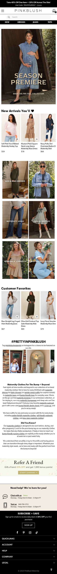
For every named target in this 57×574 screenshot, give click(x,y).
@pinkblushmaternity (13, 346)
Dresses (21, 22)
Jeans (35, 22)
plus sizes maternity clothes (33, 418)
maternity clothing (14, 426)
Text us (14, 504)
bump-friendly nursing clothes (13, 434)
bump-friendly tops (27, 395)
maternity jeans (10, 395)
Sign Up (28, 525)
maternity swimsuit (47, 403)
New (7, 22)
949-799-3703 (23, 504)
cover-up (47, 406)
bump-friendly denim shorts (29, 406)
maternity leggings (24, 398)
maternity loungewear (28, 401)
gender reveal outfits (32, 393)
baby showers (16, 393)
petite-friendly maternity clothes (24, 416)
